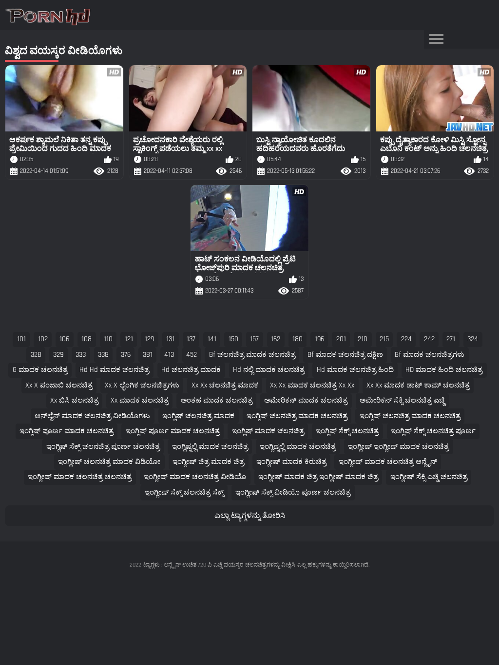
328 (36, 354)
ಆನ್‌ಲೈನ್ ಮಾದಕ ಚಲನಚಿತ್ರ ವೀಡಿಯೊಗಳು (92, 416)
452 (191, 354)
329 (58, 354)
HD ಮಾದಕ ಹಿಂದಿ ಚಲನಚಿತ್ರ (443, 369)
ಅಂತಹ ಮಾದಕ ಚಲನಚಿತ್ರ (216, 400)
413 (169, 354)
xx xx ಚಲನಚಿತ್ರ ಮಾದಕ (225, 385)
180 (297, 339)
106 (64, 339)
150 (233, 339)
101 (21, 339)
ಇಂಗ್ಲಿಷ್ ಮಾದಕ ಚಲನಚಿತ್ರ (268, 431)
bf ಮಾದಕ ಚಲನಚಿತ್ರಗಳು (429, 354)
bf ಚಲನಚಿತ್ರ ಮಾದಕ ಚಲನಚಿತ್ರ (252, 354)
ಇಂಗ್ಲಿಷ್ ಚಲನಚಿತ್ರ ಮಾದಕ (198, 416)
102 (43, 339)
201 (341, 339)
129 (149, 339)
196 (319, 339)
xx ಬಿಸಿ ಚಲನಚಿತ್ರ (74, 400)
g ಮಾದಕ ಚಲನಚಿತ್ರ (40, 369)
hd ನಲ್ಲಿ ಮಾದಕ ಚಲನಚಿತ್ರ (269, 369)
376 (126, 354)
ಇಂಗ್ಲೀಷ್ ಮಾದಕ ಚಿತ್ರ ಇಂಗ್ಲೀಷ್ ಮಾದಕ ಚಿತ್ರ (318, 476)
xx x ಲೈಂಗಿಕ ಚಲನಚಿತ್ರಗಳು (142, 385)
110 (108, 339)
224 (406, 339)
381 (148, 354)
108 (86, 339)
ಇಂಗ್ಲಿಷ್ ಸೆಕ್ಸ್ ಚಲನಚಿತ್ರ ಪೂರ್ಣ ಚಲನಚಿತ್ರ (103, 446)
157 (254, 339)
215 (384, 339)
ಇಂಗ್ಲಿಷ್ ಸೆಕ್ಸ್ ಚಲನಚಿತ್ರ (347, 431)
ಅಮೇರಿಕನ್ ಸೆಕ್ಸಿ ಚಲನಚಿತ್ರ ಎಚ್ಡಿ (402, 400)
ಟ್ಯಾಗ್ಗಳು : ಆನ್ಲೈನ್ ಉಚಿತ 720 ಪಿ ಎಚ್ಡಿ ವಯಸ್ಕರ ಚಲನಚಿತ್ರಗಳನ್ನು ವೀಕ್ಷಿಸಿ (219, 565)
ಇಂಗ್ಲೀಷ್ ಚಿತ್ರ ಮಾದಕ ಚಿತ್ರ (208, 461)
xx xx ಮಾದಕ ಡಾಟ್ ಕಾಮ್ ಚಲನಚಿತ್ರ (418, 385)
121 (129, 339)
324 (472, 339)
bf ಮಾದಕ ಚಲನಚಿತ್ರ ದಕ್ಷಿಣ (345, 354)
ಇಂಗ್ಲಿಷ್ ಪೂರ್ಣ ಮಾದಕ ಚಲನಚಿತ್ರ (66, 431)
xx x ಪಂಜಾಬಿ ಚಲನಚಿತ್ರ (59, 385)
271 (450, 339)
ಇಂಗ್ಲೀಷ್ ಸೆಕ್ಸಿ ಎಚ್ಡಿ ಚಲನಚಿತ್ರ (428, 476)
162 (275, 339)
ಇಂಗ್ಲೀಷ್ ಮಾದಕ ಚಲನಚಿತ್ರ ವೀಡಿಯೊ (195, 476)
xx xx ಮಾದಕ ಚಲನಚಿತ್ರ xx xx (312, 385)
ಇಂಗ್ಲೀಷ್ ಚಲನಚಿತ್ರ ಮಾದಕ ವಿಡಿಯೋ (109, 461)
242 (429, 339)
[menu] (436, 39)
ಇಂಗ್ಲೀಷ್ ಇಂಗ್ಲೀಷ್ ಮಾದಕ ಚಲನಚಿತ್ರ (398, 446)
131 (170, 339)
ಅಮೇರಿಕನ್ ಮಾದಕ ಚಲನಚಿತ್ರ (305, 400)
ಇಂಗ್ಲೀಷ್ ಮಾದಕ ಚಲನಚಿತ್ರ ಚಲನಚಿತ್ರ (80, 476)
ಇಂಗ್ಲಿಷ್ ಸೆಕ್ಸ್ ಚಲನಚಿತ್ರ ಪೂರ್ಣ (433, 431)
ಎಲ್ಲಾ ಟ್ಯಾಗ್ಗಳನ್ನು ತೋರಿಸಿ (249, 516)
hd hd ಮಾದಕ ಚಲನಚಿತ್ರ (114, 369)
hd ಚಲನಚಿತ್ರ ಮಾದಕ (191, 369)
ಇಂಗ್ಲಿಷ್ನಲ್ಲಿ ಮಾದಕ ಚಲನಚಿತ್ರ (210, 446)
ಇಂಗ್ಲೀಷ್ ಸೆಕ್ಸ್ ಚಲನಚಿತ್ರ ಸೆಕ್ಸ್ (184, 492)
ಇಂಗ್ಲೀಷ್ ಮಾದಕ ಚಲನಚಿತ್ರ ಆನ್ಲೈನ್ (388, 461)
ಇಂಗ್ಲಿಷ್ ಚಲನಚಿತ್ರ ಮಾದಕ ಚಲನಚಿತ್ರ (297, 416)
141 (212, 339)
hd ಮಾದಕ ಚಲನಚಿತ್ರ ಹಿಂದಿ (355, 369)
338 (103, 354)
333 (81, 354)
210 (362, 339)
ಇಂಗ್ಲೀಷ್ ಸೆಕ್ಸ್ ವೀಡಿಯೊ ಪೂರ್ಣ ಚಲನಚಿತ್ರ (292, 492)
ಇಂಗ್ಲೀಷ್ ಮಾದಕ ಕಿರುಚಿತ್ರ (291, 461)
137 (191, 339)
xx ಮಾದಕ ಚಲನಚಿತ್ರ (140, 400)
